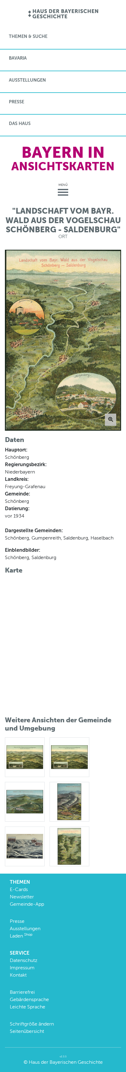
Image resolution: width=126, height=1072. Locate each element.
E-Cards (19, 889)
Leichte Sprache (27, 1006)
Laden (21, 935)
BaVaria (18, 58)
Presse (16, 102)
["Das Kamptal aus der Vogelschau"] (24, 846)
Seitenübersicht (27, 1031)
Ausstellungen (27, 80)
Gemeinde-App (27, 904)
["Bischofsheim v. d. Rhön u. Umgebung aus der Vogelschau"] (24, 801)
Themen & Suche (28, 36)
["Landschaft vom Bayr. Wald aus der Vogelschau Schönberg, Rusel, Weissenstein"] (69, 846)
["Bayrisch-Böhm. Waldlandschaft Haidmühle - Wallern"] (24, 756)
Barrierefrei (22, 992)
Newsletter (22, 896)
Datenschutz (23, 960)
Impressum (22, 967)
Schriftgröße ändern (32, 1023)
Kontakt (18, 975)
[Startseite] (63, 14)
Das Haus (20, 123)
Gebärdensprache (29, 999)
